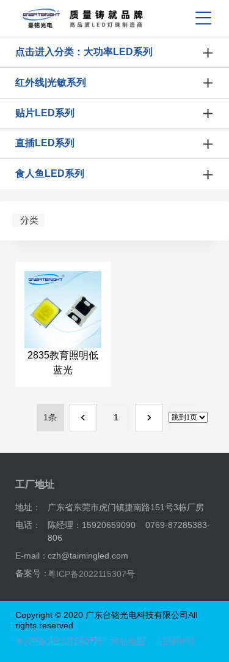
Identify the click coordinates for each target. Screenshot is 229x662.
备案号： (32, 573)
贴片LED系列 (45, 113)
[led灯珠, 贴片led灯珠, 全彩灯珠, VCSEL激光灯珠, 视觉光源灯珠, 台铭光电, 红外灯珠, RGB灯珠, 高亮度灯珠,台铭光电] (82, 18)
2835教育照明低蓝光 (62, 362)
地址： (28, 507)
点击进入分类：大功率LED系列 (84, 51)
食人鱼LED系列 (49, 173)
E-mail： (31, 555)
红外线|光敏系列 (50, 82)
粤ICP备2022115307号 (91, 574)
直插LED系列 (45, 143)
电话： (28, 525)
